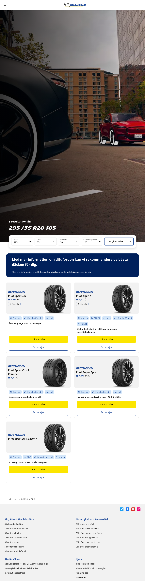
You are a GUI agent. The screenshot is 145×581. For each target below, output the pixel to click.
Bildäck (24, 499)
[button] (30, 241)
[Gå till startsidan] (75, 4)
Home (15, 499)
